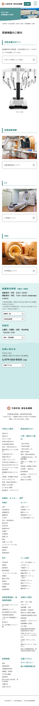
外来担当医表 (7, 319)
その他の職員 (6, 674)
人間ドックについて (8, 460)
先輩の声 (5, 684)
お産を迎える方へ (8, 454)
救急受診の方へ (27, 429)
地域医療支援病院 (8, 615)
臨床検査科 (5, 570)
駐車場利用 (24, 472)
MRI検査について (10, 271)
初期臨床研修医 (7, 669)
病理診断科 (5, 553)
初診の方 (5, 433)
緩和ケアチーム (26, 583)
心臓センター (25, 507)
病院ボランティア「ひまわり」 (29, 645)
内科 (3, 507)
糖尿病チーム (25, 589)
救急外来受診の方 (8, 442)
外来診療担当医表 (8, 444)
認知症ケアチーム (26, 580)
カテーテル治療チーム (28, 562)
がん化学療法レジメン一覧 (10, 626)
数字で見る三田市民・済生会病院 (10, 681)
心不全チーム (25, 565)
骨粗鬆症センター (26, 515)
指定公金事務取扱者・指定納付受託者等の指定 (29, 650)
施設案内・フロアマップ (10, 490)
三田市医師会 (17, 701)
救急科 (4, 581)
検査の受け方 (6, 457)
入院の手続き (25, 444)
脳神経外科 (5, 529)
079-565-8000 (13, 360)
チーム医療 (25, 558)
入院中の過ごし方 (26, 449)
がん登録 (23, 626)
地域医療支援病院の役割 (29, 615)
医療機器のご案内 (26, 623)
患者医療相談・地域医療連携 (9, 599)
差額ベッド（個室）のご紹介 (29, 463)
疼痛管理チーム (26, 586)
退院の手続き (25, 452)
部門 (3, 558)
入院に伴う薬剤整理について (10, 619)
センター (24, 502)
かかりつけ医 (6, 439)
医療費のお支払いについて (10, 473)
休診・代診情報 (8, 337)
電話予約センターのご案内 (10, 451)
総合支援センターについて (10, 606)
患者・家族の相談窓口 (9, 482)
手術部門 (5, 562)
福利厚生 (5, 677)
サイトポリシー (27, 662)
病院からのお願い (8, 485)
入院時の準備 (25, 446)
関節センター (25, 512)
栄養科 (4, 576)
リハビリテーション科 (9, 545)
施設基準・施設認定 (27, 610)
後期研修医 (5, 666)
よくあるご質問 (7, 488)
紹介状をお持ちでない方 (10, 465)
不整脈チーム (25, 568)
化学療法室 (5, 584)
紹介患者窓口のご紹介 (9, 612)
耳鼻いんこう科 (7, 542)
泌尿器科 (5, 534)
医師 (3, 663)
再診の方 (5, 436)
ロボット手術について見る (13, 60)
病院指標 (23, 618)
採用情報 (6, 658)
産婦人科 (5, 537)
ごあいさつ (24, 605)
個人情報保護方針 (28, 666)
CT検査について (10, 218)
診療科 (4, 502)
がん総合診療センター (28, 518)
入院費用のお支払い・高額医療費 (29, 458)
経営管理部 (5, 589)
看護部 (4, 587)
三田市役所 (7, 701)
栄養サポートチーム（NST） (27, 577)
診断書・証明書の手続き (10, 477)
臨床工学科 (5, 579)
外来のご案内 (7, 429)
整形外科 (5, 523)
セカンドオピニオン (8, 479)
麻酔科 (4, 550)
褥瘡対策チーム (26, 573)
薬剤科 (4, 565)
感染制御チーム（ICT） (28, 570)
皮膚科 (4, 531)
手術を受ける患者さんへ (10, 462)
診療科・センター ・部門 (12, 498)
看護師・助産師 (7, 671)
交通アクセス (7, 365)
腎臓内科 (5, 515)
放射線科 (5, 547)
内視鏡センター (26, 510)
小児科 (4, 518)
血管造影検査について (12, 165)
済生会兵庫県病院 (29, 701)
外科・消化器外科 (8, 520)
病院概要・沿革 (26, 607)
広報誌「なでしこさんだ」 (28, 641)
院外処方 (5, 622)
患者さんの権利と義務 (28, 613)
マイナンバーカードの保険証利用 (10, 469)
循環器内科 (5, 512)
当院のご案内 (26, 597)
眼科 (3, 539)
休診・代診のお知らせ (9, 447)
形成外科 (5, 526)
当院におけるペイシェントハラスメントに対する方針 (29, 635)
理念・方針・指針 (26, 602)
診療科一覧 (7, 314)
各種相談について (8, 609)
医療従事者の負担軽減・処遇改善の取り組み (29, 630)
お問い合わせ (6, 687)
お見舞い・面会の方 (27, 469)
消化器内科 (5, 510)
